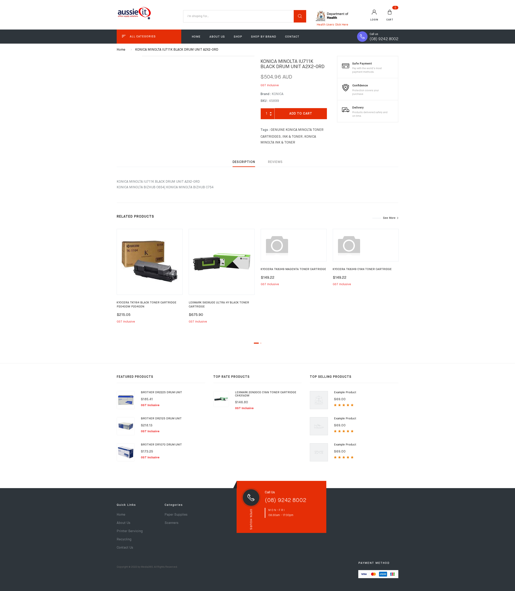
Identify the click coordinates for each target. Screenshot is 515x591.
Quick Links (126, 505)
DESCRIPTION (244, 162)
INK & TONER (292, 136)
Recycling (124, 539)
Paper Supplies (176, 514)
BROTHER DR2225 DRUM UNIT (161, 392)
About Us (217, 36)
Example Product (345, 392)
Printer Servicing (130, 531)
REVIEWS (275, 162)
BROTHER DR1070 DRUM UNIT (161, 444)
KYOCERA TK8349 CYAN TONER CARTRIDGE (362, 269)
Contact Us (125, 547)
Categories (174, 505)
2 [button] (260, 343)
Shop (238, 36)
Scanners (171, 523)
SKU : (264, 101)
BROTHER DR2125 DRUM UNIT (161, 418)
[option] (150, 281)
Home (196, 36)
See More (389, 218)
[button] (389, 15)
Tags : (265, 130)
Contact (292, 36)
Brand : (266, 94)
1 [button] (256, 343)
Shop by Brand (263, 36)
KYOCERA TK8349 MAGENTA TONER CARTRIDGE (293, 269)
